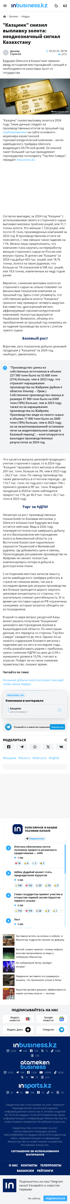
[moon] (56, 5)
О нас (13, 1165)
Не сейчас (34, 1198)
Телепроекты (50, 1165)
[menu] (5, 5)
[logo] (30, 5)
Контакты (29, 1165)
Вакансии (25, 1171)
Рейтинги (45, 1171)
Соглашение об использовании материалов (35, 1152)
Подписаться (55, 1198)
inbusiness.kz (26, 160)
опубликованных (15, 132)
